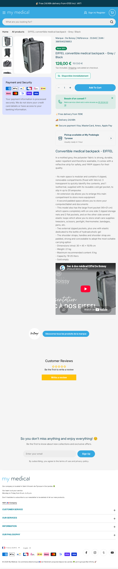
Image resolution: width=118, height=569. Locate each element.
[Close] (112, 98)
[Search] (111, 22)
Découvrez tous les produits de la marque (65, 334)
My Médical (13, 562)
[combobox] (59, 21)
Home (5, 31)
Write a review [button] (59, 377)
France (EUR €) (11, 548)
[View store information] (111, 138)
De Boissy (70, 38)
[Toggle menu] (4, 12)
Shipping (72, 68)
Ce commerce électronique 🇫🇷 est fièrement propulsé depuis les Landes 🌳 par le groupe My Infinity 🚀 (57, 562)
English (25, 548)
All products (18, 31)
